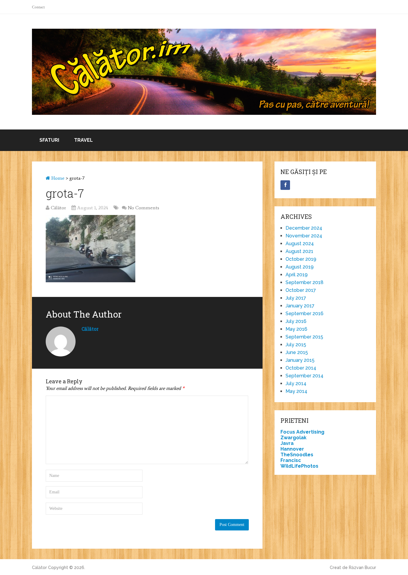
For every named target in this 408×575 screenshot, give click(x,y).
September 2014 (304, 376)
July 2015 (296, 344)
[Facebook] (285, 185)
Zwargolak (293, 437)
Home (57, 178)
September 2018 (304, 282)
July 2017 (296, 298)
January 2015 (300, 360)
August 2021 (299, 251)
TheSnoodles (296, 454)
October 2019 (301, 259)
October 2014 (301, 368)
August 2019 (300, 267)
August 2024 (300, 243)
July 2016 (296, 321)
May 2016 (296, 329)
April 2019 (297, 274)
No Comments (143, 208)
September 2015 (304, 337)
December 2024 (304, 228)
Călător (58, 208)
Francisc (290, 460)
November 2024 (304, 236)
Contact (38, 7)
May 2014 (296, 391)
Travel (83, 140)
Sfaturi (49, 140)
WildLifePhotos (299, 466)
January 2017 (300, 306)
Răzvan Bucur (362, 567)
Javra (287, 443)
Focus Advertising (302, 432)
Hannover (292, 449)
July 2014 (296, 383)
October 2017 (301, 290)
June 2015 (297, 352)
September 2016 (304, 313)
